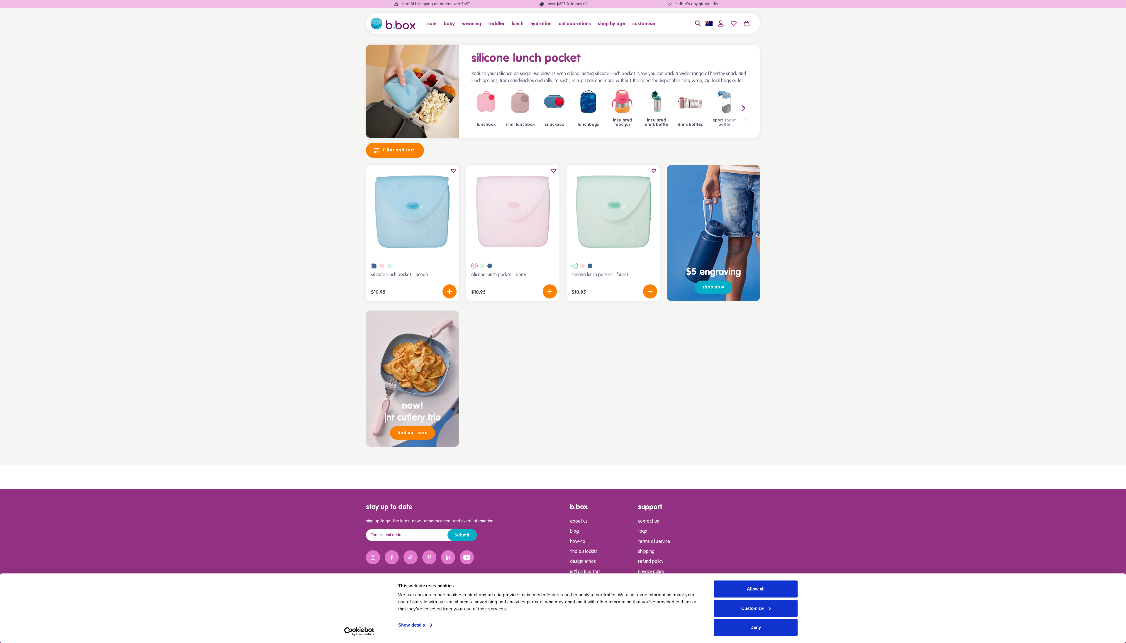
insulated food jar (622, 122)
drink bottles (690, 125)
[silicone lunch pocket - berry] (513, 211)
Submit (462, 535)
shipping (646, 551)
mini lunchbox (520, 125)
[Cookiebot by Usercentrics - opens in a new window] (359, 631)
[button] (433, 23)
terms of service (654, 541)
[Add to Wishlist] (453, 170)
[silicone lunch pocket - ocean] (412, 211)
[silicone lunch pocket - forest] (613, 211)
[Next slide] (732, 108)
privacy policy (651, 572)
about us (579, 521)
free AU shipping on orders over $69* (436, 4)
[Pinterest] (429, 557)
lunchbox (486, 125)
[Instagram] (373, 557)
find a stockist (584, 551)
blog (574, 531)
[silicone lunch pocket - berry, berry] (382, 266)
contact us (648, 521)
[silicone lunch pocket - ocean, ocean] (374, 266)
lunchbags (588, 125)
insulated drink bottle (656, 122)
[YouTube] (467, 557)
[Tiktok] (410, 557)
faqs (642, 531)
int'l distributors (585, 572)
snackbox (554, 125)
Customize (752, 608)
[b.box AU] (393, 23)
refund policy (650, 561)
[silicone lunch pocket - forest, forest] (389, 266)
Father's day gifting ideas (699, 4)
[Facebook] (392, 557)
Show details (411, 624)
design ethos (583, 561)
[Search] (698, 23)
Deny (755, 627)
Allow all (756, 588)
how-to (577, 541)
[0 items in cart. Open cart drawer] (746, 23)
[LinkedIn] (448, 557)
